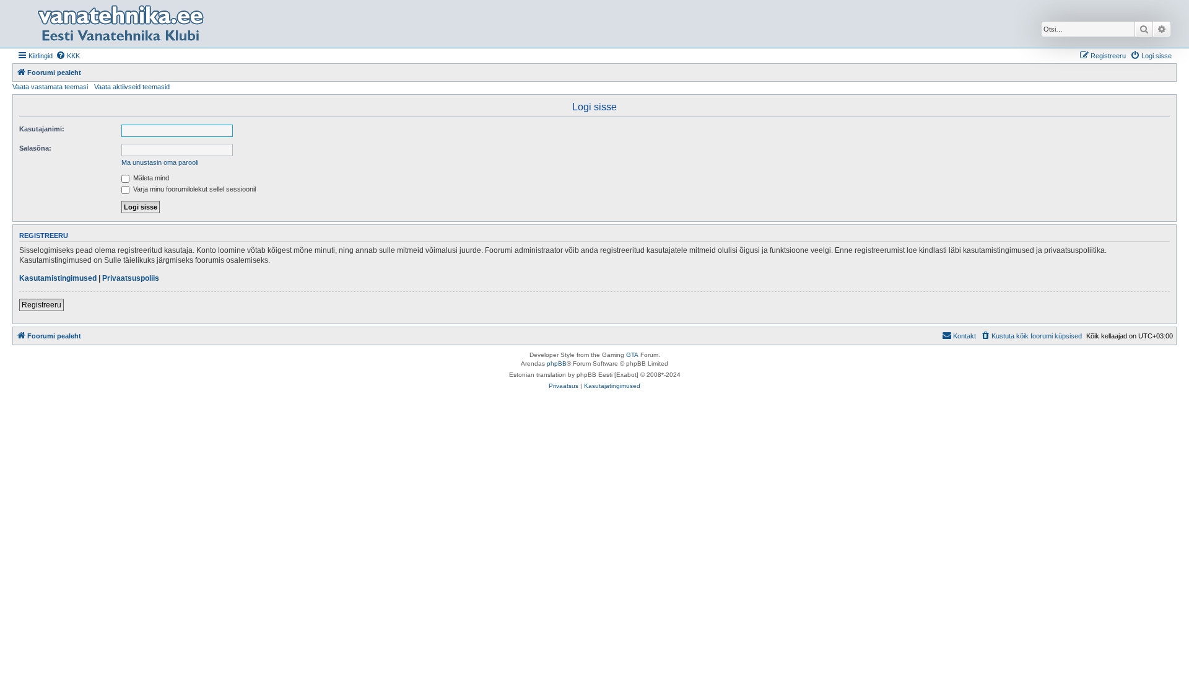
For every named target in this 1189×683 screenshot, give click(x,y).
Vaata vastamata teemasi (50, 86)
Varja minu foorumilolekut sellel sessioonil (193, 189)
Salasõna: (35, 148)
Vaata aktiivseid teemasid (132, 86)
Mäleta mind (150, 178)
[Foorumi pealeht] (120, 24)
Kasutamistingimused (58, 278)
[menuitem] (68, 55)
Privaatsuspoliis (130, 278)
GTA (632, 354)
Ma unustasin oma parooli (159, 162)
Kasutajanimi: (41, 129)
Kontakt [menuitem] (964, 336)
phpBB (557, 363)
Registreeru (41, 305)
